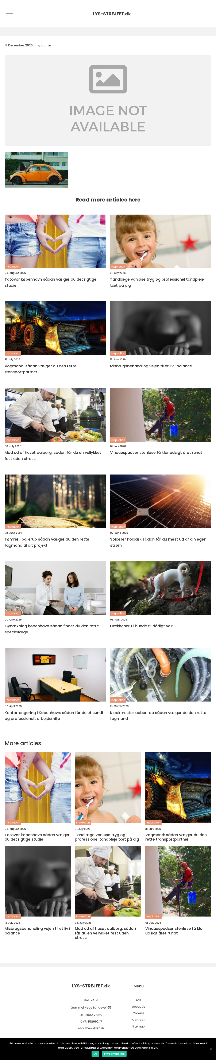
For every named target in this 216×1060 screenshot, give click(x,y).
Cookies (138, 1013)
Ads (138, 1000)
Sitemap (138, 1026)
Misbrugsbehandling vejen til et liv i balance (151, 366)
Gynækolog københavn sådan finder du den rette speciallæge (52, 629)
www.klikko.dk (94, 1028)
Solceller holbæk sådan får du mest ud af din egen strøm (158, 542)
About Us (138, 1007)
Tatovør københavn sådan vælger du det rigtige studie (50, 282)
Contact (138, 1020)
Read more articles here (108, 199)
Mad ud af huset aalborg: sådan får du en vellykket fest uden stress (53, 455)
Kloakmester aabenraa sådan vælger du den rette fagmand (158, 715)
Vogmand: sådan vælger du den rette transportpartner (41, 369)
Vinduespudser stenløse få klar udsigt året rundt (156, 452)
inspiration (13, 266)
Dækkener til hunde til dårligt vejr (141, 626)
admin (46, 45)
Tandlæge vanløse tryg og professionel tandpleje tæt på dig (157, 282)
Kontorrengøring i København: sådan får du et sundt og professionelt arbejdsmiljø (54, 715)
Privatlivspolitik (114, 1054)
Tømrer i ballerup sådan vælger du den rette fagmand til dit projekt (47, 542)
